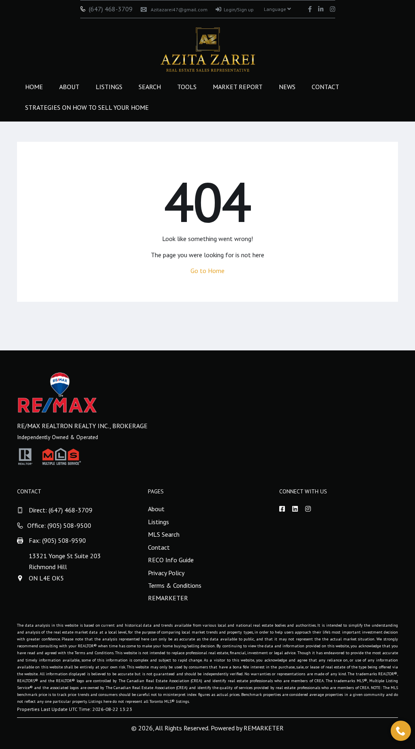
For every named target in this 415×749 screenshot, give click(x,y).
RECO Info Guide (171, 560)
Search (150, 87)
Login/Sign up (239, 9)
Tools (187, 87)
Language (275, 9)
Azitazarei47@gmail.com (179, 9)
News (287, 87)
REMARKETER (168, 598)
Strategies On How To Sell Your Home (87, 107)
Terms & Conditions (174, 585)
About (69, 87)
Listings (109, 87)
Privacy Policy (166, 573)
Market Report (238, 87)
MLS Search (164, 534)
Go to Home (207, 271)
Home (34, 87)
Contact (325, 87)
